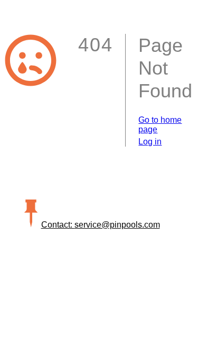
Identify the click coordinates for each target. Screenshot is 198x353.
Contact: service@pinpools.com (100, 224)
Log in (150, 141)
